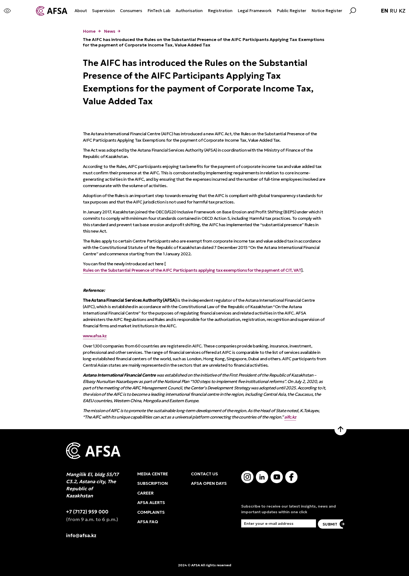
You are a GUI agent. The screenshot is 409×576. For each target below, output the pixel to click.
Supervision (103, 10)
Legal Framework (254, 10)
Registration (220, 10)
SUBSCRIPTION (152, 483)
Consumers (131, 10)
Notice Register (326, 10)
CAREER (145, 493)
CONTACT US (204, 474)
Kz (402, 11)
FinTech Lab (158, 10)
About (81, 10)
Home (89, 31)
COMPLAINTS (151, 512)
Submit (330, 524)
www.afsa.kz (95, 335)
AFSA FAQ (147, 521)
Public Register (291, 10)
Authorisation (189, 10)
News (109, 31)
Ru (393, 11)
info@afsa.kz (81, 535)
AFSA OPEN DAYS (209, 483)
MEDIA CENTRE (152, 474)
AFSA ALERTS (151, 502)
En (384, 11)
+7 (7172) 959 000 (87, 512)
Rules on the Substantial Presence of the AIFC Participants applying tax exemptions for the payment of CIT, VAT (192, 270)
